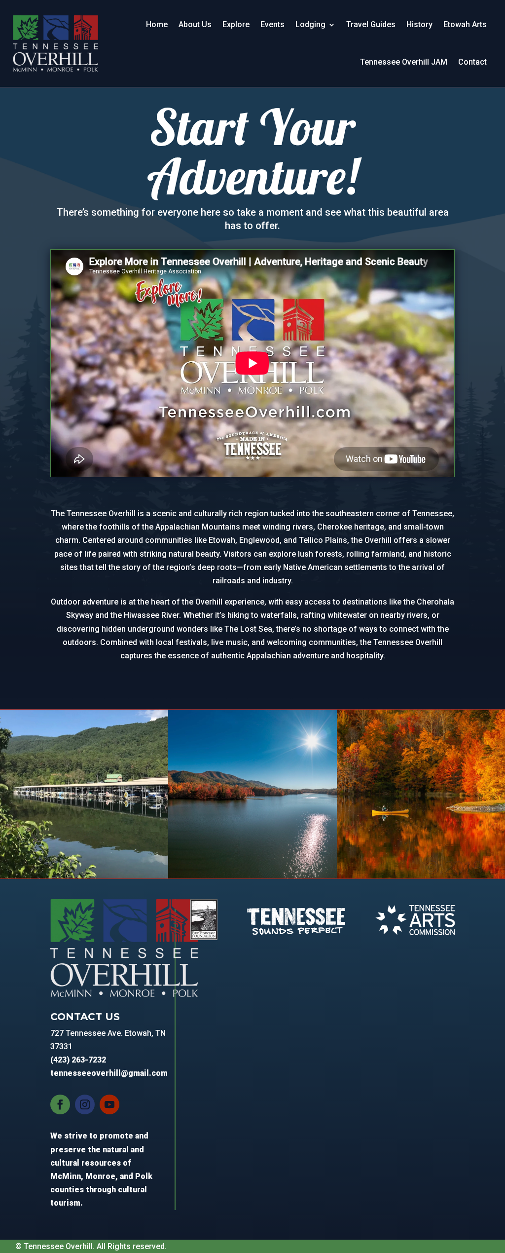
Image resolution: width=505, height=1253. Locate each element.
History (419, 24)
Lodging (310, 24)
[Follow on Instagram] (85, 1104)
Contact (472, 62)
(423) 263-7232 (78, 1059)
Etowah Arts (465, 24)
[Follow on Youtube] (109, 1104)
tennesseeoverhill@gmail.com (109, 1073)
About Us (195, 24)
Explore (236, 24)
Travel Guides (371, 24)
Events (272, 24)
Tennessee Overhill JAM (403, 62)
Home (157, 24)
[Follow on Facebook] (60, 1104)
